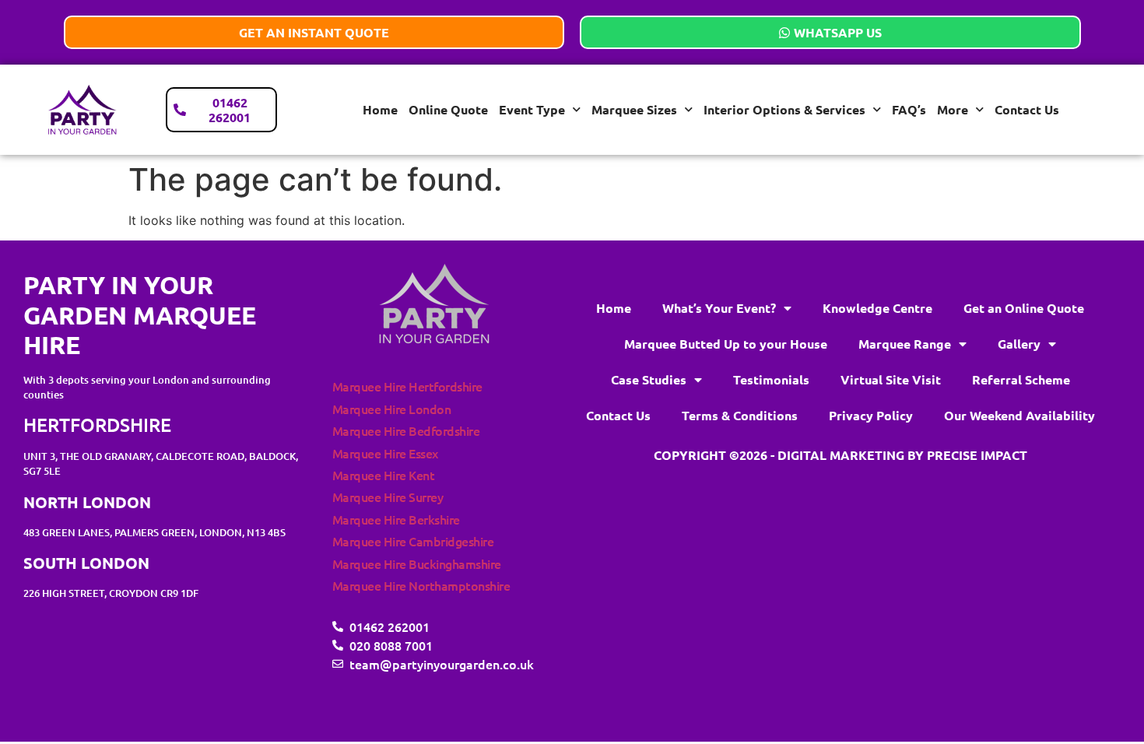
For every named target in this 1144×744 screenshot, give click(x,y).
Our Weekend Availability (1019, 415)
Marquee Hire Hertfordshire (407, 386)
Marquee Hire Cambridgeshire (413, 540)
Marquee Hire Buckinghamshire (416, 563)
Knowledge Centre (877, 308)
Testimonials (771, 379)
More (952, 109)
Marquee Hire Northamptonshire (421, 585)
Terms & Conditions (740, 415)
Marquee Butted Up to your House (725, 343)
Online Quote (448, 109)
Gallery (1019, 343)
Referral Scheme (1021, 379)
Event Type (532, 109)
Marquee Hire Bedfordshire (406, 430)
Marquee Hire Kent (383, 474)
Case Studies (648, 379)
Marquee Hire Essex (385, 452)
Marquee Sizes (634, 109)
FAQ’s (909, 109)
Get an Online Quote (1023, 308)
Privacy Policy (871, 415)
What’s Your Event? (719, 308)
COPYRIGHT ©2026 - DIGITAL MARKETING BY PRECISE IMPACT (840, 455)
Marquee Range (904, 343)
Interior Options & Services (784, 109)
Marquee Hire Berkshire (396, 519)
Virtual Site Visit (890, 379)
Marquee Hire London (391, 408)
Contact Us (1027, 109)
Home (380, 109)
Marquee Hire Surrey (388, 496)
